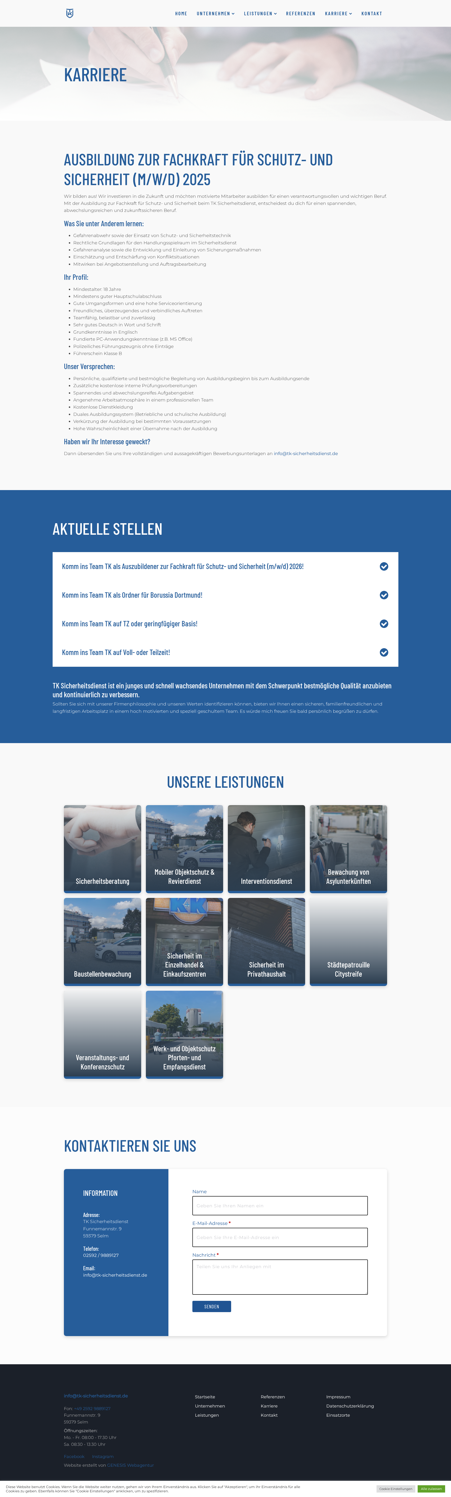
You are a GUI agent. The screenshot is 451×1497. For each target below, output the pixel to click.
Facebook (74, 1456)
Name (199, 1191)
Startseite (205, 1397)
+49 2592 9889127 (92, 1408)
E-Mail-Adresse (211, 1223)
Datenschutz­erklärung (350, 1406)
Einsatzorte (338, 1415)
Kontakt (372, 13)
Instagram (103, 1456)
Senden (211, 1306)
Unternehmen (213, 13)
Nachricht (205, 1255)
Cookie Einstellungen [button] (395, 1489)
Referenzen (301, 13)
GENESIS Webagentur (130, 1465)
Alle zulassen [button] (431, 1489)
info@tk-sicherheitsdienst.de (306, 453)
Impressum (338, 1397)
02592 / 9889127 (101, 1255)
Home (181, 13)
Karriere (336, 13)
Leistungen (258, 13)
